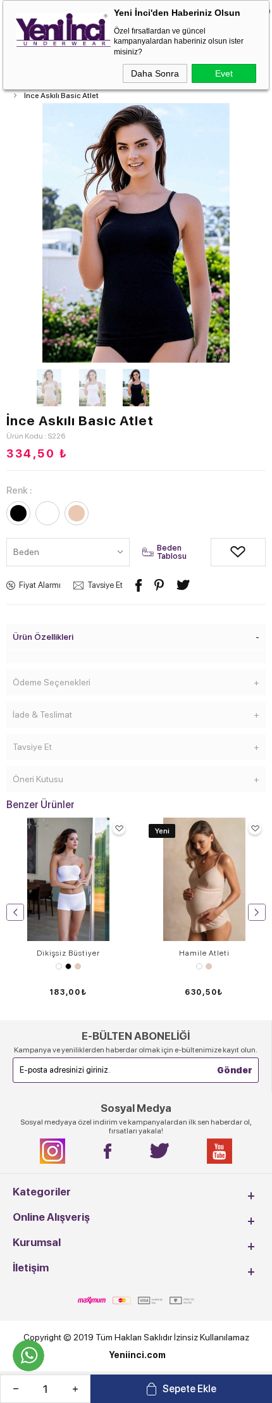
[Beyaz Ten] (204, 966)
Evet (224, 73)
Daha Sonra (155, 73)
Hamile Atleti (204, 953)
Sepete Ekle (189, 1389)
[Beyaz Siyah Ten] (68, 966)
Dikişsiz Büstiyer (68, 953)
